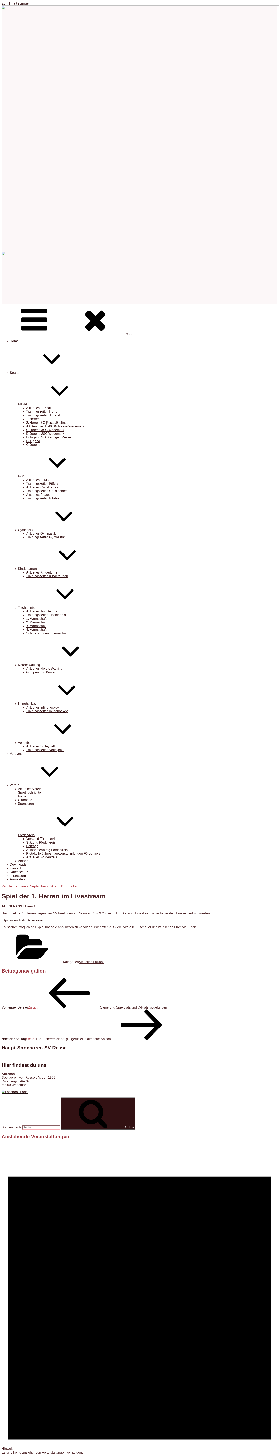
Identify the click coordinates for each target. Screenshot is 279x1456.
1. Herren (33, 419)
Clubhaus (25, 800)
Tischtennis (26, 607)
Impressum (18, 875)
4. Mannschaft (36, 629)
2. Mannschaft (36, 622)
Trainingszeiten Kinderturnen (47, 576)
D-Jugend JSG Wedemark (45, 433)
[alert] (139, 1299)
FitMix (22, 476)
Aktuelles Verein (30, 789)
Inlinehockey (27, 703)
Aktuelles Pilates (38, 494)
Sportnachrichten (30, 792)
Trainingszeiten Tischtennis (46, 615)
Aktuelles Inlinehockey (42, 707)
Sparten (15, 372)
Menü (129, 334)
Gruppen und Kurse (40, 672)
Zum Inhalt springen (16, 3)
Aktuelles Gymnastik (41, 533)
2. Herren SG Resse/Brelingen (48, 422)
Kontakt (15, 868)
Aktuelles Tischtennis (41, 611)
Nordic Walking (29, 665)
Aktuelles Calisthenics (42, 487)
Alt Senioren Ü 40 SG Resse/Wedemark (55, 426)
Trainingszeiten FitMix (42, 483)
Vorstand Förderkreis (41, 839)
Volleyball (25, 742)
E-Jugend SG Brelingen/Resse (48, 437)
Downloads (18, 864)
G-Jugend (33, 444)
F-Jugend (33, 441)
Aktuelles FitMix (37, 480)
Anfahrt (23, 861)
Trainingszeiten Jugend (43, 415)
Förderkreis (26, 835)
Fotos (22, 796)
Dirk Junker (69, 886)
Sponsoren (26, 803)
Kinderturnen (27, 568)
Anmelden (17, 879)
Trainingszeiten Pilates (42, 498)
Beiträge (32, 846)
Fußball (23, 404)
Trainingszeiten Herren (42, 411)
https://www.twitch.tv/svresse (22, 920)
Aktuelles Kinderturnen (42, 572)
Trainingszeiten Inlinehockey (47, 711)
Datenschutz (19, 872)
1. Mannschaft (36, 618)
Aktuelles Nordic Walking (44, 668)
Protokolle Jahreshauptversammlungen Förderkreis (63, 853)
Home (14, 341)
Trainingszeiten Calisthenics (46, 491)
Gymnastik (25, 530)
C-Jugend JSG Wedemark (45, 430)
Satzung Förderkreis (41, 842)
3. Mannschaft (36, 626)
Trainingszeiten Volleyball (45, 750)
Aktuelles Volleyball (40, 746)
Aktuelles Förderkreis (41, 857)
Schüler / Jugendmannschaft (46, 633)
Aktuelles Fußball (39, 408)
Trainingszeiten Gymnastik (45, 537)
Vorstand (16, 753)
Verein (14, 785)
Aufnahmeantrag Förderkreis (47, 850)
